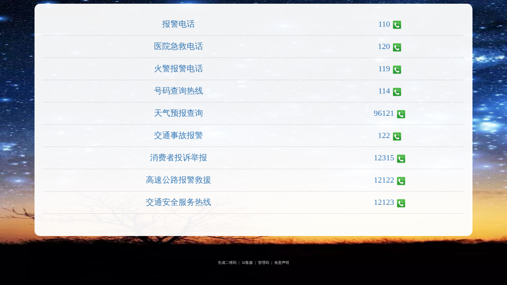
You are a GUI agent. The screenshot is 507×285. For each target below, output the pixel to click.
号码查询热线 (178, 90)
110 (384, 24)
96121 (384, 113)
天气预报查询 (178, 113)
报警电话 (178, 24)
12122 (384, 179)
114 (384, 90)
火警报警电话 (178, 68)
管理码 (263, 263)
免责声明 (281, 263)
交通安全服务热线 (178, 202)
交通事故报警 (178, 135)
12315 (384, 157)
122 (384, 135)
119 (384, 68)
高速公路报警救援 (178, 179)
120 (384, 46)
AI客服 (247, 263)
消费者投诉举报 (178, 157)
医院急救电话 (178, 46)
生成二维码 (227, 263)
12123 (384, 202)
